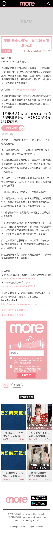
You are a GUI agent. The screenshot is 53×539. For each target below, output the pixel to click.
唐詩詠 (16, 385)
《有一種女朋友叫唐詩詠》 (25, 89)
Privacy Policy (32, 520)
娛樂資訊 (6, 51)
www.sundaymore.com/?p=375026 (18, 286)
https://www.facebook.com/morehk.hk (19, 304)
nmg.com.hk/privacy (31, 360)
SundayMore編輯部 (32, 51)
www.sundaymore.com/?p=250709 (18, 279)
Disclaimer (19, 520)
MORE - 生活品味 (8, 439)
